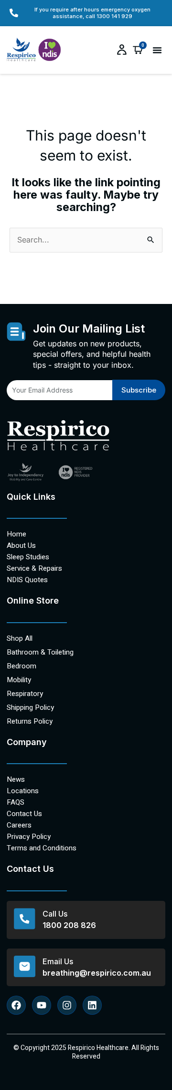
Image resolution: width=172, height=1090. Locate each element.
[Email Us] (24, 966)
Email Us (58, 961)
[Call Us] (24, 918)
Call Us (55, 913)
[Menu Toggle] (157, 50)
